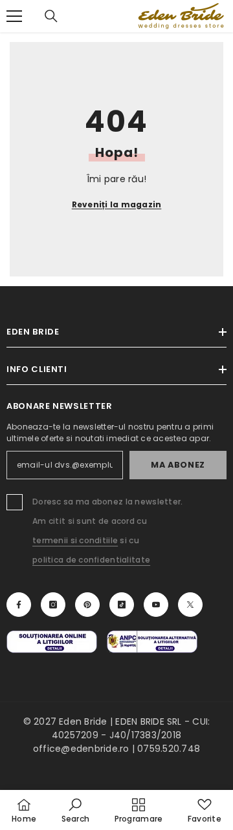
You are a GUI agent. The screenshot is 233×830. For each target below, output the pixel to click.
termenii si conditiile (75, 540)
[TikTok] (121, 604)
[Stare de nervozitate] (190, 604)
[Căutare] (51, 16)
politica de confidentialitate (91, 559)
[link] (75, 810)
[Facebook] (18, 604)
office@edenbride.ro (81, 748)
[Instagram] (53, 604)
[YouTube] (156, 604)
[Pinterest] (87, 604)
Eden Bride (83, 721)
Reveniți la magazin (117, 204)
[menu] (14, 16)
